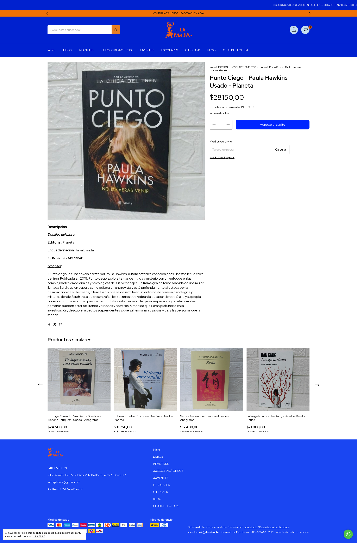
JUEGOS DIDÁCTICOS (116, 50)
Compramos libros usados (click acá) (178, 13)
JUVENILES (146, 50)
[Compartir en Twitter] (55, 324)
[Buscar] (116, 29)
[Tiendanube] (204, 533)
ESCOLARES (169, 50)
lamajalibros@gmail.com (64, 482)
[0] (305, 30)
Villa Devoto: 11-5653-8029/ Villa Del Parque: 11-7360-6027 (87, 475)
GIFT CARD (192, 50)
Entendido (39, 536)
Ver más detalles (219, 113)
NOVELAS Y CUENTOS (243, 67)
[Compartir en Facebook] (49, 324)
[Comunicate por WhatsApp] (348, 534)
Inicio (51, 50)
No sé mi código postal (222, 157)
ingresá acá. (250, 527)
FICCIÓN (223, 67)
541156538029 (57, 468)
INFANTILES (86, 50)
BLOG (211, 50)
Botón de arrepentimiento (274, 527)
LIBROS (66, 50)
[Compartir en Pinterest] (60, 324)
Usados (263, 67)
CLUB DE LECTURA (235, 50)
